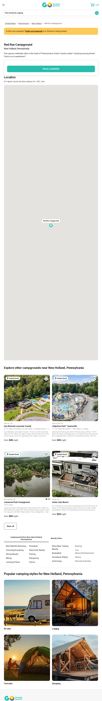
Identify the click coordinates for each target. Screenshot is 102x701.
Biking (9, 558)
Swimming (57, 561)
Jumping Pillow (13, 562)
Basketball (56, 553)
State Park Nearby (37, 550)
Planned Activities (83, 561)
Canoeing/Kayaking (15, 550)
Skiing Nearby (12, 554)
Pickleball (33, 546)
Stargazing (34, 558)
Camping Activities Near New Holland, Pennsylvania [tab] (26, 538)
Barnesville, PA (9, 500)
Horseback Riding (60, 557)
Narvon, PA (8, 423)
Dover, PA (55, 500)
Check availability (51, 69)
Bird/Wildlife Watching (16, 546)
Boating (78, 546)
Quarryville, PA (57, 423)
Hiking (78, 557)
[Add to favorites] (46, 378)
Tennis (32, 562)
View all (10, 526)
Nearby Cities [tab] (56, 538)
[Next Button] (47, 397)
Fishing (32, 554)
